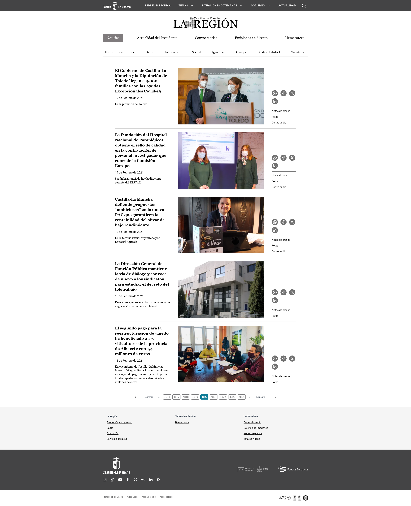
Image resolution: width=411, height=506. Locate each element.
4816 (167, 396)
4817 (176, 396)
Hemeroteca (294, 38)
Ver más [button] (296, 52)
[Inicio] (146, 465)
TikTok (112, 480)
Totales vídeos (252, 438)
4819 (195, 396)
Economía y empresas (119, 422)
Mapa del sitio (149, 497)
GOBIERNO (258, 5)
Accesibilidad (166, 497)
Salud (150, 52)
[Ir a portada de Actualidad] (205, 23)
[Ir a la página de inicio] (117, 5)
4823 (232, 396)
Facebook (128, 480)
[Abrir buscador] (304, 5)
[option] (120, 52)
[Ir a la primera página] (138, 397)
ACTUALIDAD (287, 5)
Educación (173, 52)
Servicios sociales (117, 438)
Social (196, 52)
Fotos (275, 116)
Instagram (105, 480)
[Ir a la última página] (272, 397)
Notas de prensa (281, 111)
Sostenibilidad (269, 52)
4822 (223, 396)
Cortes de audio (252, 422)
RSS (158, 480)
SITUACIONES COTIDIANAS (219, 5)
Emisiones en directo (251, 38)
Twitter (135, 480)
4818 (186, 396)
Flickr (143, 480)
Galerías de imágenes (256, 427)
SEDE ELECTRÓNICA (158, 5)
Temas (183, 5)
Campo (241, 52)
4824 (242, 396)
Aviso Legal (132, 497)
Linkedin (151, 480)
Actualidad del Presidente (157, 38)
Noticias (113, 38)
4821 (214, 396)
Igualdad (219, 52)
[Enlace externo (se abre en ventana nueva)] (293, 498)
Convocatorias (206, 38)
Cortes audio (279, 122)
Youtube (120, 480)
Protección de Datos (113, 497)
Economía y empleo (120, 52)
